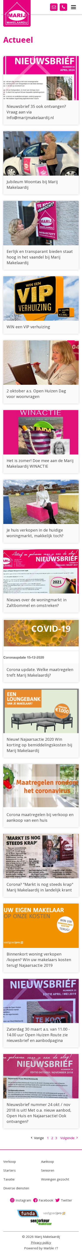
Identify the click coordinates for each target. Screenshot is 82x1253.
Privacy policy (41, 1242)
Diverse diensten (16, 1188)
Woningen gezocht (55, 1179)
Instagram (23, 1200)
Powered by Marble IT (41, 1248)
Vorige (38, 1138)
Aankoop (47, 1161)
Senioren (47, 1170)
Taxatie (9, 1179)
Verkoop (9, 1161)
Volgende (67, 1138)
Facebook (46, 1200)
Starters (9, 1170)
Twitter (66, 1200)
